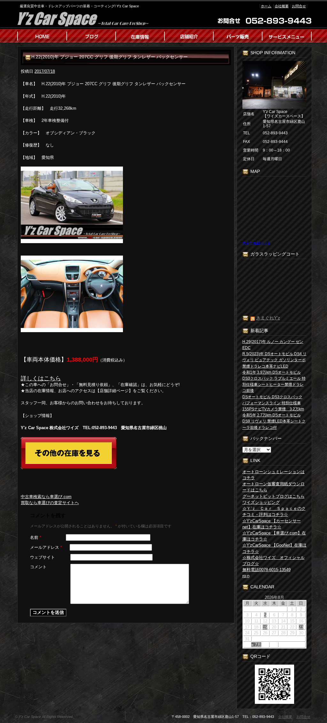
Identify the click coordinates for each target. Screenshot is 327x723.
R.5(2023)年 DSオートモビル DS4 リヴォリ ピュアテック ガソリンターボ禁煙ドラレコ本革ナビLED (274, 360)
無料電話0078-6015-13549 (266, 569)
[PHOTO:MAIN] (126, 205)
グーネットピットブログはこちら (273, 496)
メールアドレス (46, 547)
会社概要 (282, 6)
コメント (38, 566)
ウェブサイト (42, 557)
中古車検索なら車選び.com (46, 496)
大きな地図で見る (256, 243)
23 (301, 627)
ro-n (245, 575)
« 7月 (256, 644)
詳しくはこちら (41, 378)
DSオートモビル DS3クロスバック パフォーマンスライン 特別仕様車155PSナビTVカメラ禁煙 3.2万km (273, 403)
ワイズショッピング (261, 502)
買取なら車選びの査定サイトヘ (50, 502)
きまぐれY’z (268, 317)
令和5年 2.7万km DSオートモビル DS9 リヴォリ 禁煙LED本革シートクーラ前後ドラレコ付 (274, 421)
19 (265, 627)
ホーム (266, 6)
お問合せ (299, 6)
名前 (35, 537)
